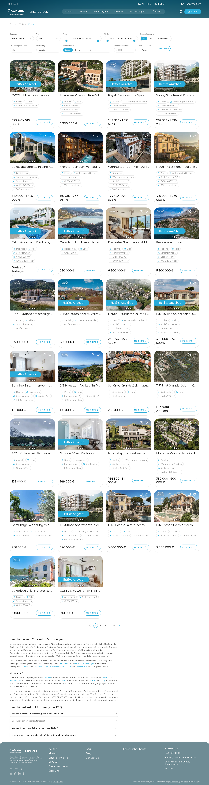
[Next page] (119, 626)
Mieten (83, 11)
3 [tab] (34, 90)
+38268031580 (194, 4)
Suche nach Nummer (122, 46)
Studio (77, 50)
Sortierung (40, 46)
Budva (48, 677)
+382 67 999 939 (173, 753)
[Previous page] (90, 626)
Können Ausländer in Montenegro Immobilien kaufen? (37, 714)
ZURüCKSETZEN (164, 48)
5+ (108, 50)
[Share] (45, 65)
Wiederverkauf (163, 38)
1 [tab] (30, 90)
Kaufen (68, 11)
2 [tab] (32, 90)
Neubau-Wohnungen (84, 664)
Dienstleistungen (136, 11)
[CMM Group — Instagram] (9, 4)
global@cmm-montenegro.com (180, 757)
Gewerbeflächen (56, 667)
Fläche (106, 34)
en (168, 4)
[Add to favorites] (50, 65)
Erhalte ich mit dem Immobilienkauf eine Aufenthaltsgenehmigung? (44, 735)
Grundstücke (81, 667)
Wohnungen (64, 664)
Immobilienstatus (147, 34)
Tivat (63, 680)
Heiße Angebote (144, 46)
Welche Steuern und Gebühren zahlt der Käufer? (35, 728)
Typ (37, 34)
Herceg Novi (15, 680)
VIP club (118, 11)
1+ (84, 50)
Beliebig (68, 50)
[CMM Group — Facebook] (17, 4)
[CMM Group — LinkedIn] (14, 4)
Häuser (25, 667)
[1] (176, 366)
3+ (96, 50)
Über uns (157, 11)
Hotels (68, 667)
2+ (90, 50)
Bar (93, 680)
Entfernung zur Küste (18, 46)
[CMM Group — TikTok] (12, 4)
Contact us (92, 757)
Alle (144, 38)
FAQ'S (141, 4)
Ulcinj (102, 680)
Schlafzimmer (68, 46)
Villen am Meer (41, 667)
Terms (186, 782)
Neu (151, 38)
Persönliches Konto (134, 749)
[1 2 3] (32, 76)
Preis (65, 34)
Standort (13, 34)
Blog (149, 4)
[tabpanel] (32, 76)
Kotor (105, 677)
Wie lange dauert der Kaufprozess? (28, 721)
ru (164, 4)
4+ (102, 50)
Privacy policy (58, 782)
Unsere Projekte (100, 11)
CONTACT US (171, 749)
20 (113, 625)
